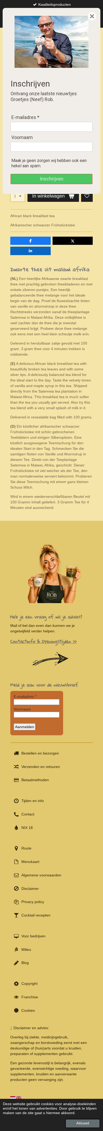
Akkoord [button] (82, 1123)
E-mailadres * (25, 117)
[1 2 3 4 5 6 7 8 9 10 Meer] (17, 196)
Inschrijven (51, 179)
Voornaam (22, 137)
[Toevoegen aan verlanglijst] (87, 196)
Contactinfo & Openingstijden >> (43, 641)
